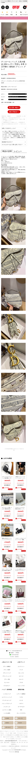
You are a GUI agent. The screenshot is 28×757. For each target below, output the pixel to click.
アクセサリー (7, 685)
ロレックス (21, 673)
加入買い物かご (14, 107)
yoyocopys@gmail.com (14, 117)
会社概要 (7, 718)
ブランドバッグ (7, 673)
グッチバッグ (7, 706)
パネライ (21, 703)
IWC (21, 709)
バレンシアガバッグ (7, 703)
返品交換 (20, 722)
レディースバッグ (12, 86)
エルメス (21, 679)
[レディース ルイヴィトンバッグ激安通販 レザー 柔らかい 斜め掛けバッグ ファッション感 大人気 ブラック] (7, 468)
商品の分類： (4, 86)
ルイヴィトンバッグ (7, 697)
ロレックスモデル (21, 713)
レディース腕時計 (21, 694)
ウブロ (21, 697)
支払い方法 (20, 718)
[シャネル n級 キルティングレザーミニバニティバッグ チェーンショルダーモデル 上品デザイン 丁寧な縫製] (20, 560)
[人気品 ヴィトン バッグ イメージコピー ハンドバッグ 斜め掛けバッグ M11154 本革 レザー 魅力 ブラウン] (20, 468)
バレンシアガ (21, 685)
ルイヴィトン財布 (6, 709)
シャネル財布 (7, 713)
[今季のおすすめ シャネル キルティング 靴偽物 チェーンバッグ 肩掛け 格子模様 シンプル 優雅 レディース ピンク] (20, 622)
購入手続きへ (14, 112)
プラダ (21, 682)
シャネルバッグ (7, 694)
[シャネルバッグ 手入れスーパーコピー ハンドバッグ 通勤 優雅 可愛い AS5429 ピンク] (7, 591)
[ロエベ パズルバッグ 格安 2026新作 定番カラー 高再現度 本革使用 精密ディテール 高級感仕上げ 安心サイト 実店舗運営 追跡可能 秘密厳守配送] (7, 560)
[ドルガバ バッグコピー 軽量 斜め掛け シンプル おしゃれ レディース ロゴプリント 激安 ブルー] (20, 499)
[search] (7, 7)
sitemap (17, 751)
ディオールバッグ (6, 700)
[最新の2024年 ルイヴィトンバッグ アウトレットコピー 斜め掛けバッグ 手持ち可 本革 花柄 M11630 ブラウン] (7, 530)
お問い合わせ (8, 727)
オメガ (21, 700)
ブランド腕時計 (7, 666)
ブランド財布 (7, 669)
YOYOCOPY (17, 750)
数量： (2, 99)
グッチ (21, 669)
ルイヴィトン (21, 666)
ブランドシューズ (6, 676)
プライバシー (20, 727)
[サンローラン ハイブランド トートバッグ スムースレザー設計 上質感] (20, 591)
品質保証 (7, 722)
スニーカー (7, 682)
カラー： (3, 94)
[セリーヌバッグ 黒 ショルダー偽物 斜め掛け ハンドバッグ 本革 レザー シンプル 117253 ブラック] (7, 499)
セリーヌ (21, 676)
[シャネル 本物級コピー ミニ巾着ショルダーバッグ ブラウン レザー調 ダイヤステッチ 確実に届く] (7, 622)
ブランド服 (7, 679)
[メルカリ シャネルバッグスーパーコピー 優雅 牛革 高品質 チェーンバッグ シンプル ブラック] (20, 530)
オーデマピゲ (21, 706)
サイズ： (3, 96)
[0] (24, 7)
